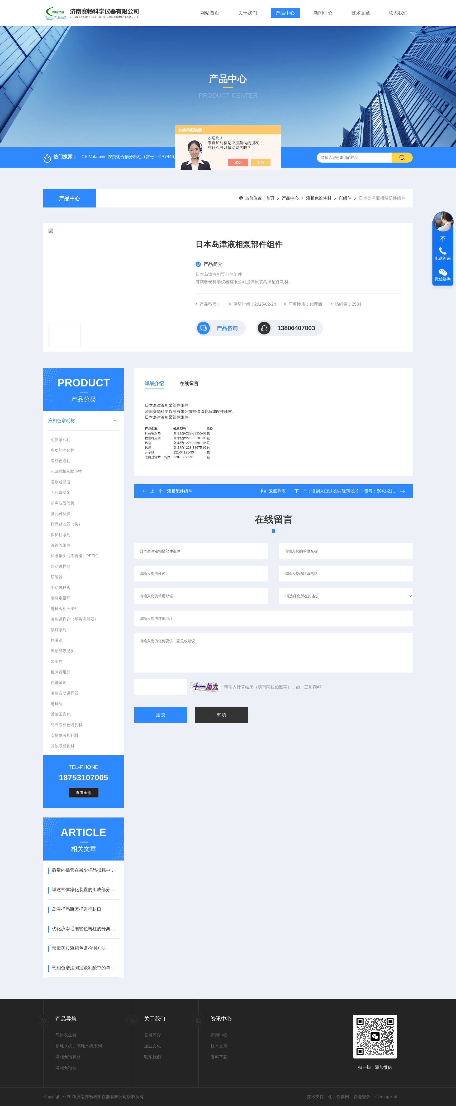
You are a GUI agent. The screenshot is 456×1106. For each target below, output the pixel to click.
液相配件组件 (179, 491)
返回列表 (277, 491)
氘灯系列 (58, 629)
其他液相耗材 (62, 746)
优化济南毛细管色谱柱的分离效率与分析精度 (85, 928)
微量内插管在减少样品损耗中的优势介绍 (85, 870)
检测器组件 (60, 672)
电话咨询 (443, 258)
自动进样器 (60, 566)
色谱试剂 (58, 682)
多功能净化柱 (62, 450)
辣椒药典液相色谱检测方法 (79, 948)
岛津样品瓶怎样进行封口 (76, 909)
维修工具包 (60, 714)
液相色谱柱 (60, 461)
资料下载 (219, 1057)
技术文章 (360, 13)
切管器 (57, 577)
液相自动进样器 (64, 693)
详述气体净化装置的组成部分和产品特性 (85, 889)
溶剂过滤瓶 (60, 482)
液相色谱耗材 (318, 198)
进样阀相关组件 (64, 608)
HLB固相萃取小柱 (66, 471)
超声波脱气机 (62, 503)
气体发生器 (66, 1035)
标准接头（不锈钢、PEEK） (76, 556)
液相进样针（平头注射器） (74, 619)
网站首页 (209, 13)
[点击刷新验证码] (205, 687)
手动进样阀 (60, 587)
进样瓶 (57, 703)
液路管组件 (60, 545)
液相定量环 (60, 598)
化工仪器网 (338, 1096)
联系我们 (398, 13)
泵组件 (345, 198)
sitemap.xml (385, 1096)
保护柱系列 (60, 534)
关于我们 (247, 13)
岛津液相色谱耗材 (66, 724)
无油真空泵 (60, 492)
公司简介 (152, 1035)
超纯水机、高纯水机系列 (78, 1046)
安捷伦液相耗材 (64, 735)
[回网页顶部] (443, 239)
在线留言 (189, 383)
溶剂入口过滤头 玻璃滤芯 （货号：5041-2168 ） (356, 491)
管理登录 (361, 1096)
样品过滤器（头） (66, 524)
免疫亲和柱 (60, 439)
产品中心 (285, 13)
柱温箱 (57, 640)
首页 (270, 198)
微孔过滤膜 (60, 513)
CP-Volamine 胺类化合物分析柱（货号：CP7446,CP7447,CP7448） (146, 156)
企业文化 (152, 1046)
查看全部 (84, 792)
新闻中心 (323, 13)
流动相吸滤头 (62, 651)
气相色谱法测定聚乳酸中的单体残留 (85, 967)
